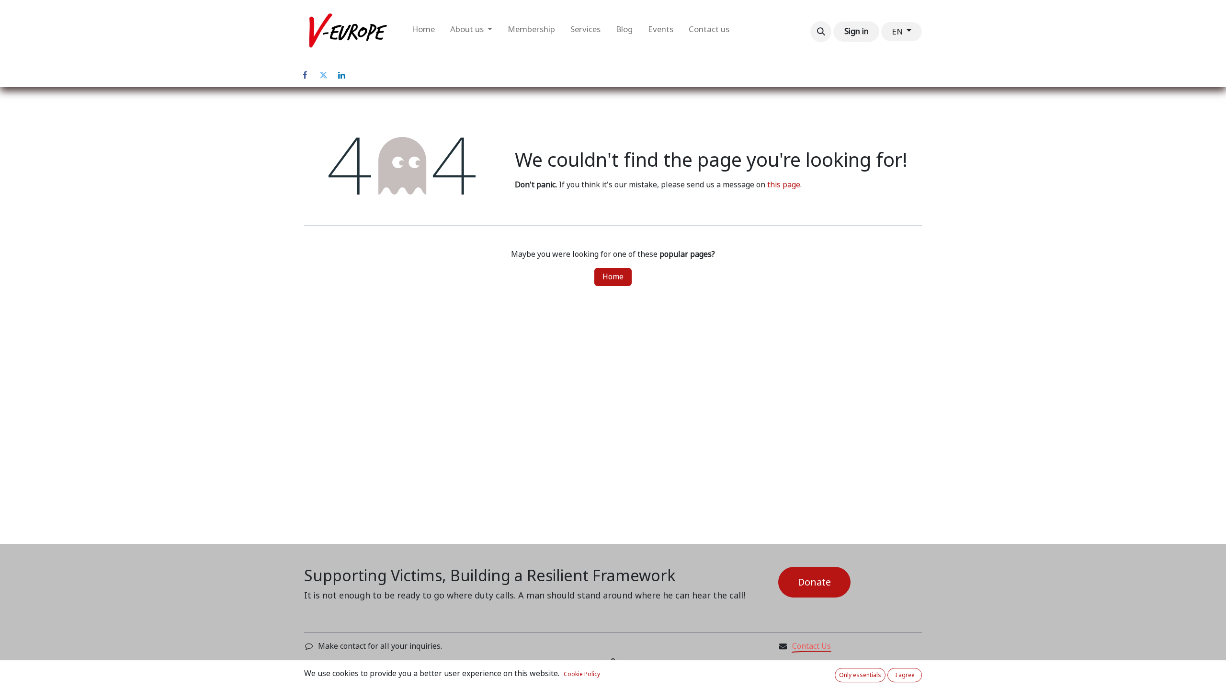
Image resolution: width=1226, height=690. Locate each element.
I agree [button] (905, 675)
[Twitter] (323, 75)
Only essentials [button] (860, 675)
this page (783, 185)
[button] (820, 31)
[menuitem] (423, 31)
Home (613, 277)
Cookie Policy (582, 674)
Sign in (856, 31)
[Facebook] (305, 75)
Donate (814, 582)
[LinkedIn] (341, 75)
